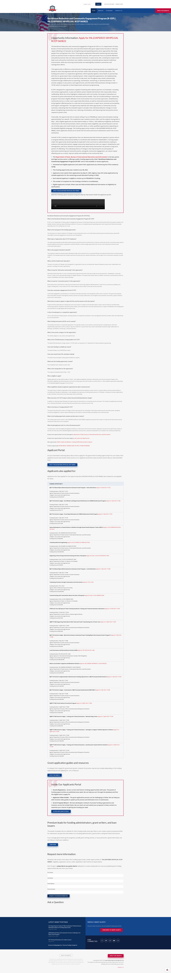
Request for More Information (58, 895)
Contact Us (118, 10)
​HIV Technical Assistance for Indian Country (59, 939)
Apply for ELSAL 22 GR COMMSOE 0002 (94, 595)
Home (93, 10)
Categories (109, 10)
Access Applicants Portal (61, 811)
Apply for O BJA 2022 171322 (103, 487)
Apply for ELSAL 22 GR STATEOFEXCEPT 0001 (98, 555)
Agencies (100, 10)
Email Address (50, 883)
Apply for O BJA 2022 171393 (114, 676)
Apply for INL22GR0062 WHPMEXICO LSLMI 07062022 (93, 663)
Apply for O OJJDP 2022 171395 (105, 716)
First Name (50, 872)
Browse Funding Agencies (55, 945)
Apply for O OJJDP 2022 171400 (84, 703)
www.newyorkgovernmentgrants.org (114, 960)
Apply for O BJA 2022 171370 (105, 514)
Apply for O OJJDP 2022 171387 (108, 622)
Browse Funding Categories (70, 945)
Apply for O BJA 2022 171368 (103, 569)
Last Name (50, 878)
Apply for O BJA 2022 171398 (103, 690)
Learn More (52, 844)
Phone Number (51, 889)
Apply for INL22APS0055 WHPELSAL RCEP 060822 (66, 190)
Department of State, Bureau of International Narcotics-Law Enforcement (88, 24)
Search (98, 4)
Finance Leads (119, 4)
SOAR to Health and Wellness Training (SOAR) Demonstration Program (74, 442)
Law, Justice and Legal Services (59, 24)
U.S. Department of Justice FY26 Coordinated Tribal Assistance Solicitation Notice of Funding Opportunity (64, 926)
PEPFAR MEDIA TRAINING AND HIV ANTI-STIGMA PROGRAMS (74, 445)
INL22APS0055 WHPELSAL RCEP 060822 (57, 26)
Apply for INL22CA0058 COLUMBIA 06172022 (78, 542)
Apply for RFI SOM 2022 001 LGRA (86, 650)
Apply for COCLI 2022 (88, 582)
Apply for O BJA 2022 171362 (113, 501)
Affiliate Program (109, 4)
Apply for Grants (163, 10)
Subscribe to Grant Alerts (111, 930)
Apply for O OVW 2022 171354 (112, 608)
